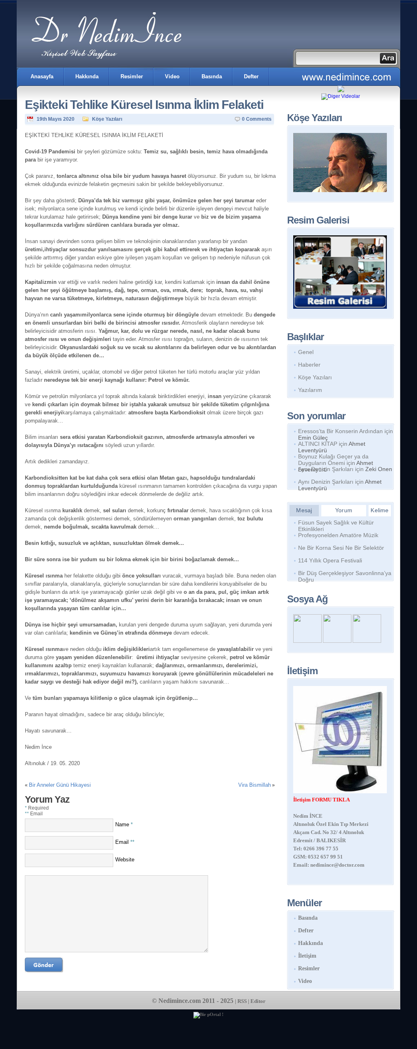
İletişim (307, 956)
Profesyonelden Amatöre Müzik (338, 535)
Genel (306, 352)
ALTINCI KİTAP (317, 443)
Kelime (379, 510)
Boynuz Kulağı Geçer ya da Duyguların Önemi (333, 459)
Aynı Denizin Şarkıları (325, 469)
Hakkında (87, 76)
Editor (258, 1001)
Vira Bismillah (254, 785)
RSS (242, 1001)
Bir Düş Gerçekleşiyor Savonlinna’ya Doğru (344, 575)
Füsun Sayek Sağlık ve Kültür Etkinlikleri (336, 524)
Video (172, 76)
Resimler (132, 76)
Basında (212, 76)
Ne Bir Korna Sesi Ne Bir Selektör (341, 547)
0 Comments (257, 119)
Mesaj (304, 510)
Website (124, 859)
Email (124, 842)
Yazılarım (310, 390)
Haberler (309, 364)
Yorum (343, 510)
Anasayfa (42, 76)
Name (124, 824)
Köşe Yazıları (107, 119)
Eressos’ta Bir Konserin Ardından (340, 431)
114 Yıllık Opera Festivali (330, 560)
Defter (251, 76)
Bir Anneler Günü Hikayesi (60, 785)
